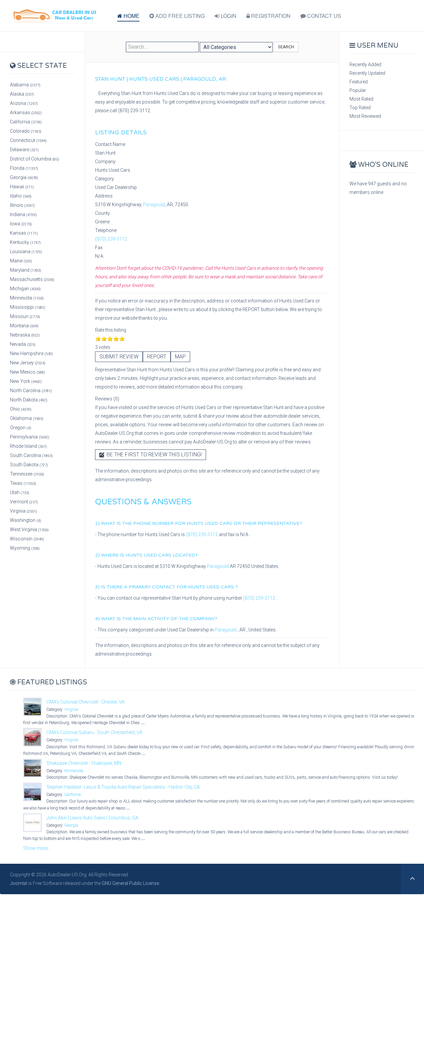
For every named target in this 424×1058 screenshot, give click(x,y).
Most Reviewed (365, 116)
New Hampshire (31, 353)
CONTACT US (323, 16)
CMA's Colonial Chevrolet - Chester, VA (85, 702)
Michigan (25, 288)
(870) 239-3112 (111, 239)
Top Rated (360, 107)
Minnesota (27, 297)
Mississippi (27, 307)
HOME (130, 16)
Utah (19, 492)
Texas (23, 483)
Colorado (25, 131)
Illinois (22, 205)
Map (180, 356)
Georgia (24, 177)
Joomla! (18, 883)
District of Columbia (34, 158)
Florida (24, 168)
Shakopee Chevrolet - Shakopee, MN (83, 763)
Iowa (21, 223)
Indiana (23, 214)
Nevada (22, 344)
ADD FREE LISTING (179, 16)
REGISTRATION (270, 16)
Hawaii (22, 186)
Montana (24, 325)
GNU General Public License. (131, 883)
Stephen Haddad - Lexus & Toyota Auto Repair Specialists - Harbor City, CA (123, 787)
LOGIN (228, 16)
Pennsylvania (29, 436)
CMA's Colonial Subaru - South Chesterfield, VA (94, 732)
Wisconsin (27, 538)
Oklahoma (26, 418)
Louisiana (26, 251)
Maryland (25, 270)
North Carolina (31, 390)
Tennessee (27, 474)
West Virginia (29, 529)
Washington (25, 520)
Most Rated (361, 99)
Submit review (118, 356)
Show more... (37, 848)
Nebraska (25, 335)
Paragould (154, 204)
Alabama (25, 84)
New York (26, 381)
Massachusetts (32, 279)
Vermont (24, 501)
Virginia (23, 511)
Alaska (22, 94)
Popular (357, 90)
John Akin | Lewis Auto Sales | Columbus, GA (92, 817)
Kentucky (25, 242)
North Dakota (28, 399)
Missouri (25, 316)
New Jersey (27, 362)
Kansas (24, 233)
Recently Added (365, 64)
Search (286, 46)
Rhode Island (28, 446)
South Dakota (29, 464)
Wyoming (25, 548)
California (26, 121)
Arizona (24, 103)
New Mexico (27, 372)
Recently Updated (367, 73)
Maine (21, 260)
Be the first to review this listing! (153, 454)
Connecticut (28, 140)
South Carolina (31, 455)
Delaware (24, 149)
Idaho (20, 196)
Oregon (20, 427)
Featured (358, 81)
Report (156, 356)
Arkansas (26, 112)
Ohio (20, 409)
